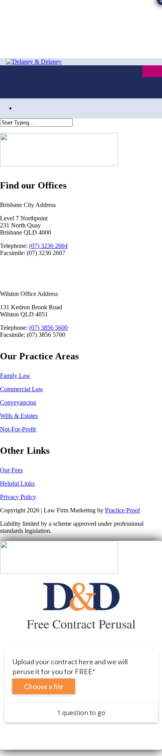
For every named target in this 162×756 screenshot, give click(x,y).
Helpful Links (17, 483)
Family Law (15, 375)
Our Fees (11, 470)
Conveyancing (18, 402)
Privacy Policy (18, 497)
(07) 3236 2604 (48, 245)
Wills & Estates (19, 415)
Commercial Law (21, 389)
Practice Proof (122, 510)
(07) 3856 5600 (48, 327)
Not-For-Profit (18, 429)
